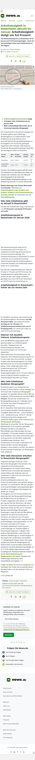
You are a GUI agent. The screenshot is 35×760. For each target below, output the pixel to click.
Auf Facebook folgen (13, 652)
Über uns (6, 706)
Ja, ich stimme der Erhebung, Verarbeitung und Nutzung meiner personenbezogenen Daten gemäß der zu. (17, 627)
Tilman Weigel (14, 49)
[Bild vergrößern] (33, 66)
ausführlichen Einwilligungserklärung (15, 630)
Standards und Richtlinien (12, 696)
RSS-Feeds (7, 716)
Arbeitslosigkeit (14, 581)
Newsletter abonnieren (14, 664)
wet (2, 575)
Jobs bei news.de (9, 730)
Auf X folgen (10, 656)
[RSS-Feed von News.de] (23, 752)
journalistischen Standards (11, 586)
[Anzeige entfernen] (33, 753)
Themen (6, 720)
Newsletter (7, 710)
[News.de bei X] (20, 752)
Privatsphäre (8, 737)
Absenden (8, 635)
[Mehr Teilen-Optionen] (24, 61)
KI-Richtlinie (7, 734)
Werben (6, 702)
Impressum (7, 688)
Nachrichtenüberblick (11, 724)
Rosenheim (23, 581)
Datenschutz (7, 692)
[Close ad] (1, 11)
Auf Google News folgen (14, 660)
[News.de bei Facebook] (17, 752)
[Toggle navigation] (32, 15)
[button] (17, 56)
